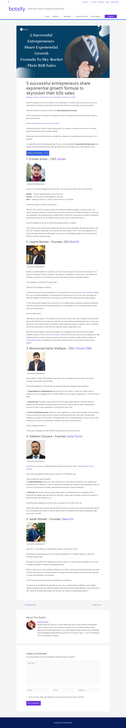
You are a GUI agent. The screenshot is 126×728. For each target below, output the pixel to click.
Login (107, 2)
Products (85, 2)
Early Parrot (74, 436)
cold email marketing (52, 335)
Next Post (97, 605)
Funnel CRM (83, 348)
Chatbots (55, 16)
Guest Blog (114, 2)
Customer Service (81, 16)
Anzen (62, 159)
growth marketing (86, 292)
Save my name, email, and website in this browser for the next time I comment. (56, 697)
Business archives (32, 97)
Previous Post (30, 605)
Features (101, 2)
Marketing (67, 16)
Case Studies (95, 16)
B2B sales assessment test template (46, 123)
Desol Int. (68, 519)
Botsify (74, 241)
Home (47, 16)
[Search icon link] (9, 2)
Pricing (94, 2)
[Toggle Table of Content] (45, 153)
